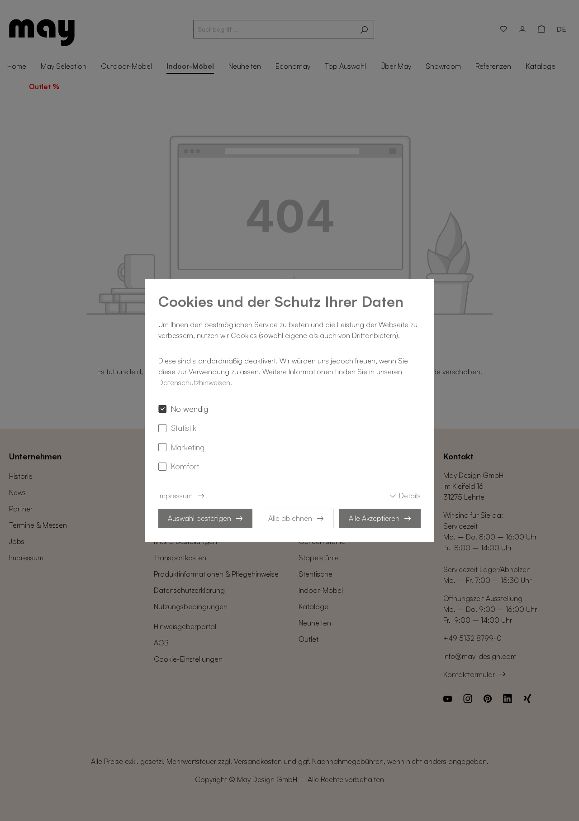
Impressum (175, 495)
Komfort (185, 466)
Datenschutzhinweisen (194, 382)
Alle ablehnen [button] (290, 518)
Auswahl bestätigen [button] (199, 518)
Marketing (187, 447)
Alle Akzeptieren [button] (374, 518)
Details (410, 495)
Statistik (183, 428)
